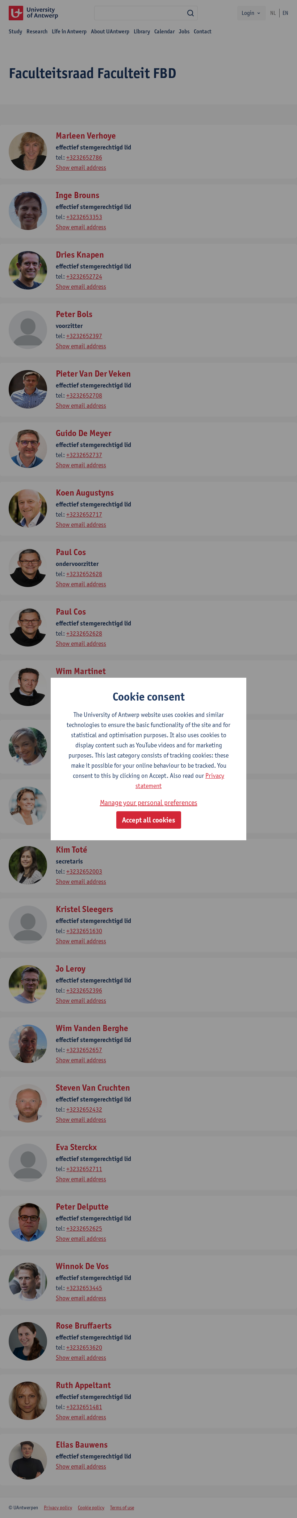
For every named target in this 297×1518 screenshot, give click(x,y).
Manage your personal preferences (148, 802)
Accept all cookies (148, 820)
